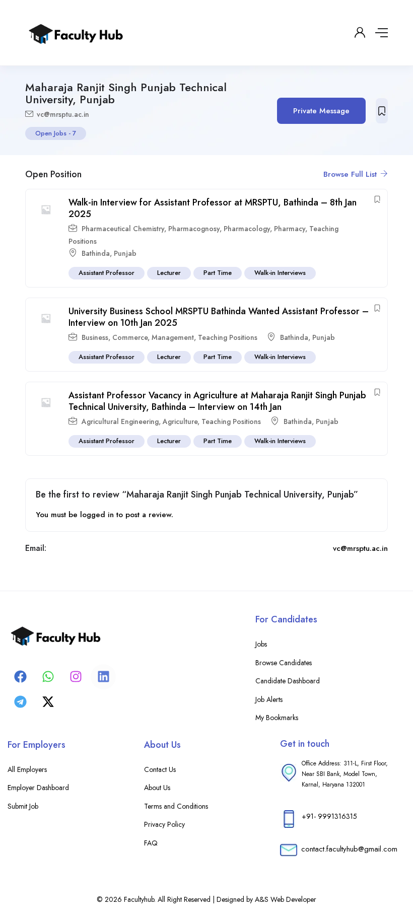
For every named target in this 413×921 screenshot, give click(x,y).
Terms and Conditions (176, 806)
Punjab (125, 253)
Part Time (217, 272)
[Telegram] (20, 702)
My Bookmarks (276, 718)
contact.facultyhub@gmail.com (349, 849)
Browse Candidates (283, 663)
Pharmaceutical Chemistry (123, 229)
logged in (97, 514)
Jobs (261, 644)
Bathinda (96, 253)
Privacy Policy (164, 824)
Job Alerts (269, 699)
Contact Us (160, 769)
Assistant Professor (106, 272)
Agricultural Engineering (120, 421)
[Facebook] (20, 676)
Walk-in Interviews (280, 272)
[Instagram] (75, 676)
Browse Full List (351, 174)
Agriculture (180, 421)
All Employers (27, 769)
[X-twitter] (47, 702)
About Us (157, 788)
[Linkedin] (103, 676)
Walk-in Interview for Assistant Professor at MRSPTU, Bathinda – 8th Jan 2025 (212, 208)
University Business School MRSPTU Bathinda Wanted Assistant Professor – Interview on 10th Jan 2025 (218, 317)
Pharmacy (289, 229)
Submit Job (23, 806)
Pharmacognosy (194, 229)
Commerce (130, 337)
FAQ (151, 843)
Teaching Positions (227, 337)
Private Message (321, 110)
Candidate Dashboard (287, 681)
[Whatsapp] (47, 676)
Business (95, 337)
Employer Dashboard (38, 788)
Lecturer (169, 272)
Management (173, 337)
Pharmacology (247, 229)
